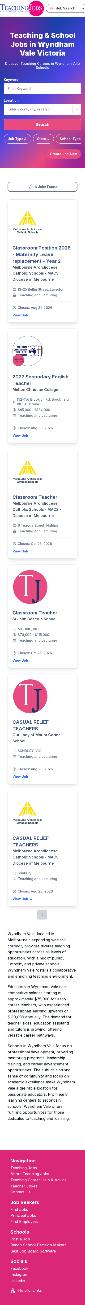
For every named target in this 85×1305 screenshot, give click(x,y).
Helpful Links (29, 1290)
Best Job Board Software (33, 1251)
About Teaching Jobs (29, 1173)
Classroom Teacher (35, 497)
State (41, 139)
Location (11, 100)
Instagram (19, 1274)
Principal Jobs (23, 1215)
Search (42, 124)
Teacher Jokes (23, 1186)
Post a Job (20, 1239)
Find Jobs (19, 1209)
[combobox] (8, 109)
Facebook (19, 1268)
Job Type (15, 139)
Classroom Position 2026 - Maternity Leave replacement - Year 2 (42, 254)
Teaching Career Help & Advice (38, 1180)
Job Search (65, 8)
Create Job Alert (63, 154)
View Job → (22, 315)
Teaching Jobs (23, 1167)
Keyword (11, 80)
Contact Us (20, 1192)
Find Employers (24, 1221)
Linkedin (17, 1280)
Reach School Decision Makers (38, 1245)
